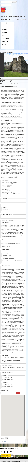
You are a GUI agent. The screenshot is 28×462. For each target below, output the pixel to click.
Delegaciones (5, 41)
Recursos (4, 32)
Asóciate (4, 44)
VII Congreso (5, 26)
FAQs (2, 457)
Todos (5, 441)
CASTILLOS (14, 448)
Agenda (3, 35)
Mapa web (16, 457)
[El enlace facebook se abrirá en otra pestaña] (1, 452)
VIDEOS (9, 448)
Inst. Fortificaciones (7, 47)
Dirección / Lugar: (4, 390)
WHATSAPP (3, 448)
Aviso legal (10, 457)
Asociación (4, 29)
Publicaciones (5, 38)
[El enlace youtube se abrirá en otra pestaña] (7, 452)
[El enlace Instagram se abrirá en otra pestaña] (11, 452)
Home (3, 23)
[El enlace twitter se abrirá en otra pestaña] (4, 452)
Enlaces (5, 457)
